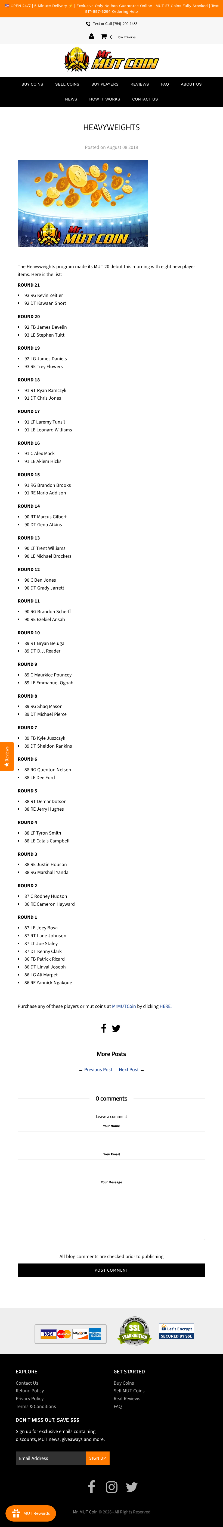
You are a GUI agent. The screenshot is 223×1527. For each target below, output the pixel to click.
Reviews (140, 84)
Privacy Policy (30, 1398)
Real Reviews (127, 1398)
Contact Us (145, 99)
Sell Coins (67, 84)
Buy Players (105, 84)
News (71, 99)
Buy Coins (32, 84)
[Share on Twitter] (116, 1030)
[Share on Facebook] (104, 1030)
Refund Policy (30, 1390)
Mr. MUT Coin (85, 1512)
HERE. (166, 1006)
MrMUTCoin (123, 1006)
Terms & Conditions (36, 1406)
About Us (191, 84)
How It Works (125, 37)
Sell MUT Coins (129, 1390)
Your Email (111, 1154)
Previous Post (98, 1069)
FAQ (165, 84)
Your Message (111, 1182)
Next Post (129, 1069)
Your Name (111, 1126)
